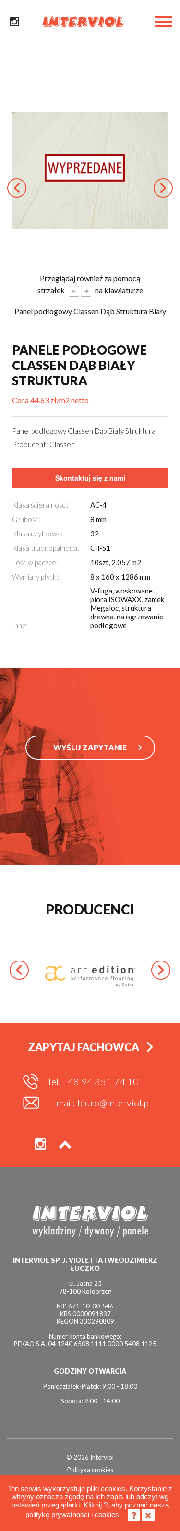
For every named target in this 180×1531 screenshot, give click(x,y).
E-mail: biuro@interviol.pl (99, 1102)
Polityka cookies (90, 1469)
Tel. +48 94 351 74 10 (93, 1081)
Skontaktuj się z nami (90, 478)
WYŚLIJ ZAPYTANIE (90, 747)
